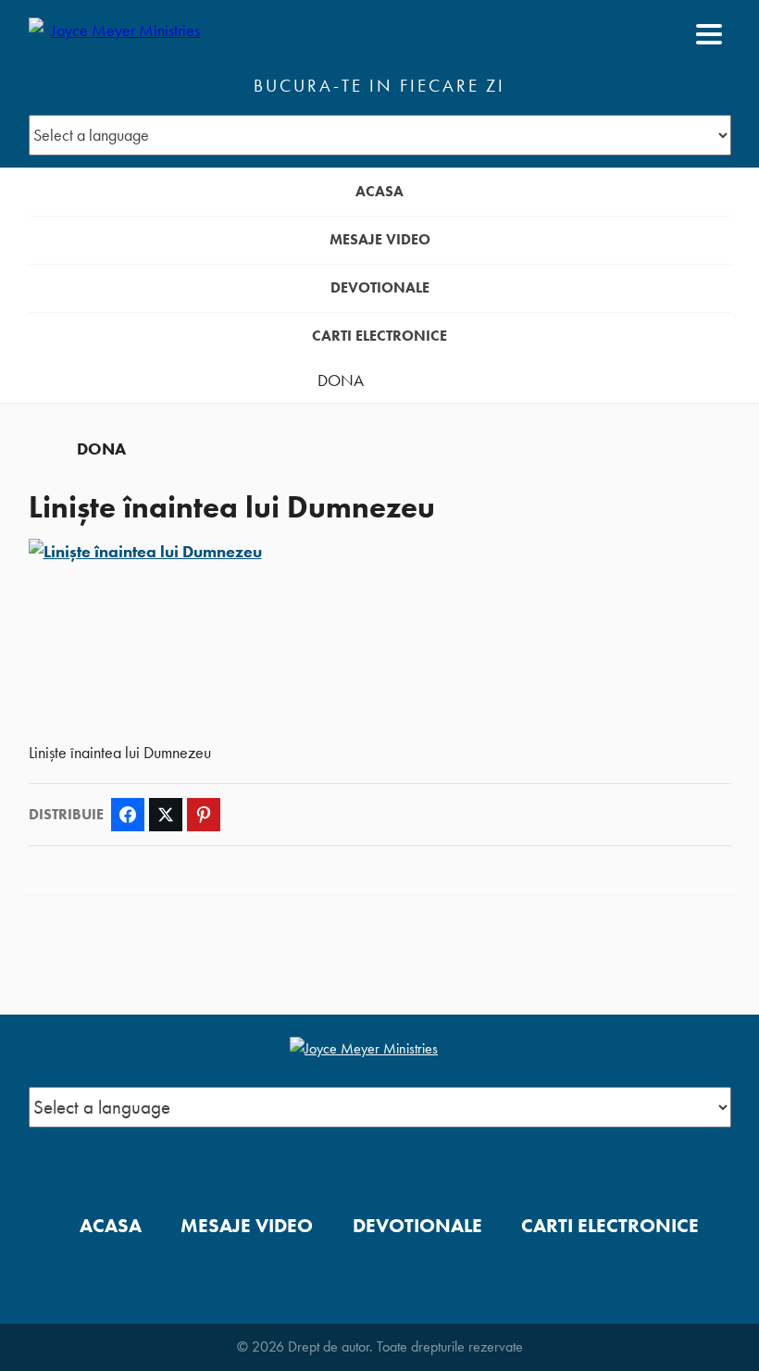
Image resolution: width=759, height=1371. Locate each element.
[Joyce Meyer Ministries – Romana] (118, 34)
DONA (340, 380)
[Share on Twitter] (165, 814)
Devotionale (379, 287)
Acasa (379, 191)
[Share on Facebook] (127, 814)
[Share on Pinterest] (203, 814)
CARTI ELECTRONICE (379, 335)
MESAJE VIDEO (380, 239)
